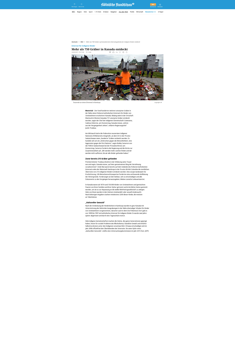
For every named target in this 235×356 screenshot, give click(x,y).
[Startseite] (117, 4)
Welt (82, 42)
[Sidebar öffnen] (73, 12)
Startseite (75, 42)
